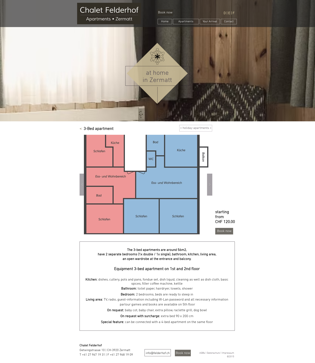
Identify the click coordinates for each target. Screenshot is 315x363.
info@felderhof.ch (158, 353)
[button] (146, 184)
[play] (203, 137)
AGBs (202, 353)
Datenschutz (213, 353)
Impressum (228, 353)
